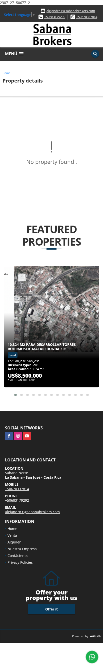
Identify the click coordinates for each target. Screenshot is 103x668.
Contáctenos (18, 555)
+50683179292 (54, 17)
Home (6, 73)
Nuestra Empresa (22, 548)
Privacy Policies (20, 562)
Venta (12, 535)
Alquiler (14, 542)
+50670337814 (86, 17)
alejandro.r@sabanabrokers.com (70, 11)
